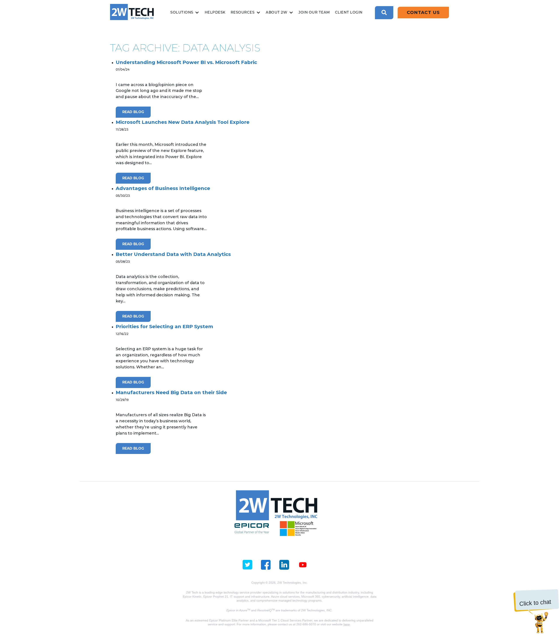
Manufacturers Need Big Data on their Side (171, 392)
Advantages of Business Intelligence (163, 188)
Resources (243, 12)
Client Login (348, 12)
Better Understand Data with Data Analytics (173, 254)
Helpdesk (215, 12)
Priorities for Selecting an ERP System (164, 326)
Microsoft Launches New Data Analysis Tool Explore (182, 122)
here (346, 624)
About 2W (276, 12)
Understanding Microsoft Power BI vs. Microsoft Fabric (186, 62)
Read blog (133, 112)
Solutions (181, 12)
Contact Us (423, 12)
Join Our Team (314, 12)
